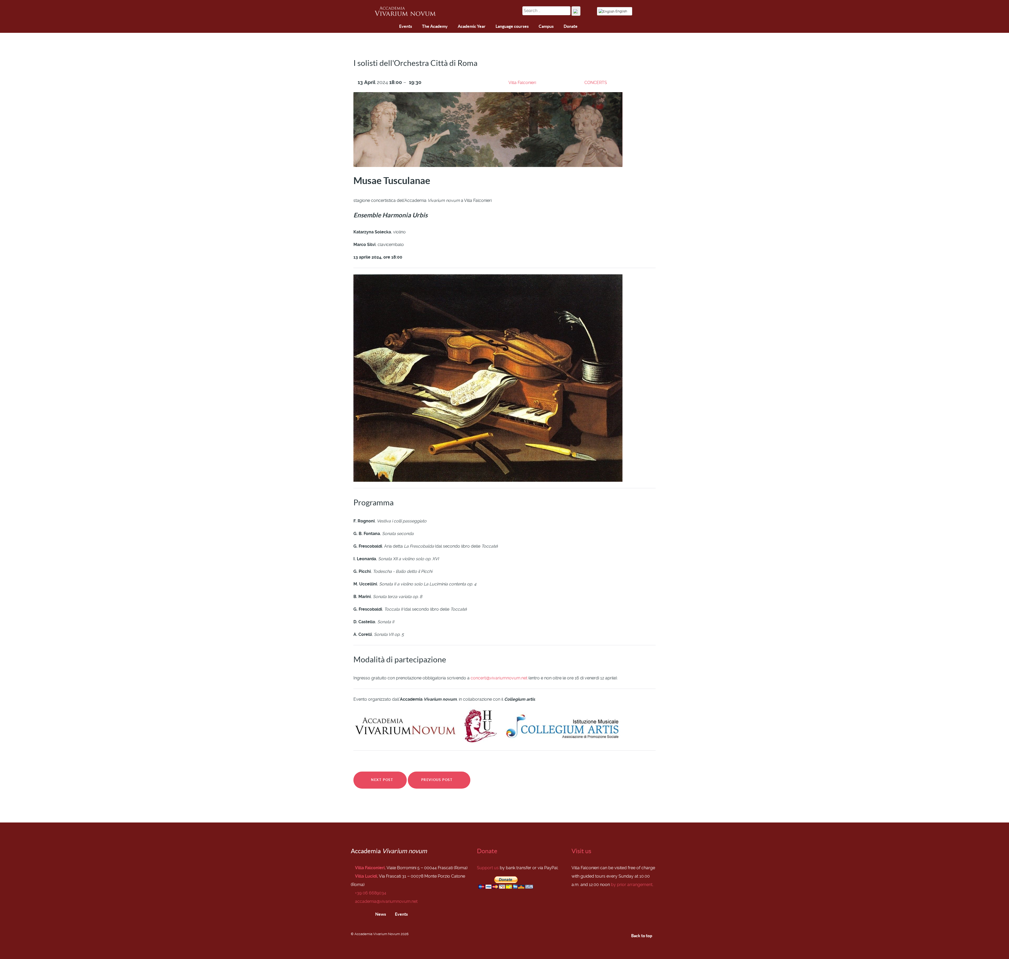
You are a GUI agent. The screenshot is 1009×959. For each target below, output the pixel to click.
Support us (488, 867)
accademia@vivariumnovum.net (386, 901)
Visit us (581, 851)
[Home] (379, 27)
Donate (487, 851)
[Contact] (391, 26)
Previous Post (437, 780)
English (621, 11)
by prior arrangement (631, 884)
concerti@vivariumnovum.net (499, 677)
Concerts (595, 82)
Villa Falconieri (522, 82)
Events (401, 914)
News (380, 914)
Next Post (381, 780)
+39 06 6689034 (370, 892)
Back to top (642, 935)
